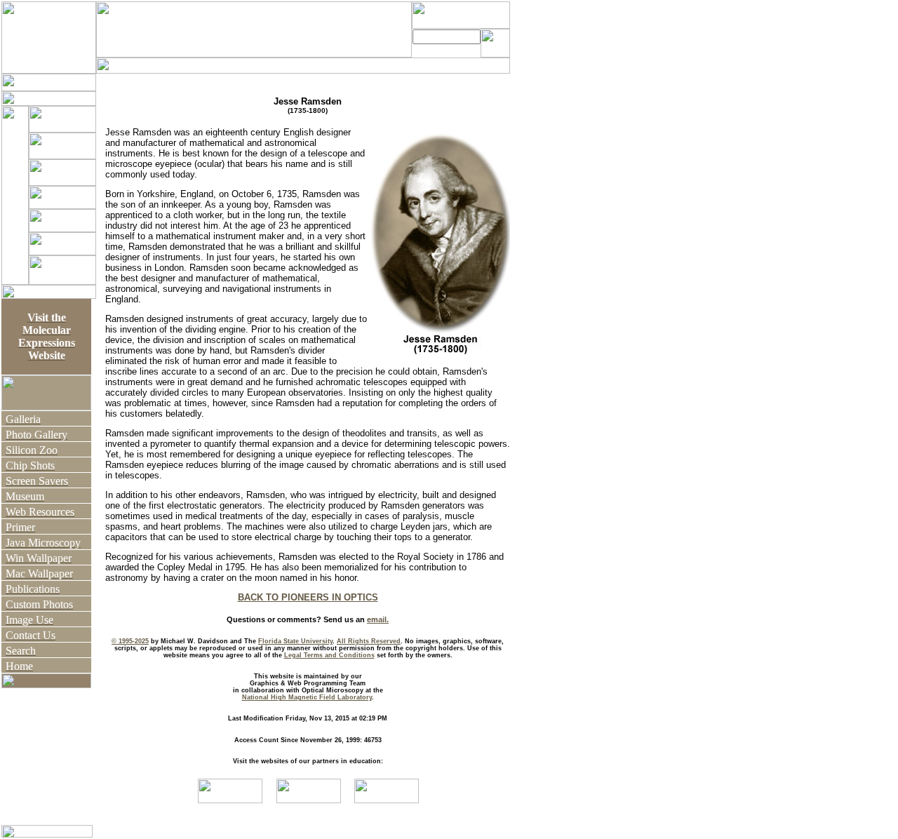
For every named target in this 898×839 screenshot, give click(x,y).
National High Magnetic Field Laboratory (307, 697)
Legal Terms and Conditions (329, 655)
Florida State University (295, 641)
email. (378, 619)
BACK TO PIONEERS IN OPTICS (308, 597)
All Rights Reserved (369, 641)
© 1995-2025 (130, 641)
